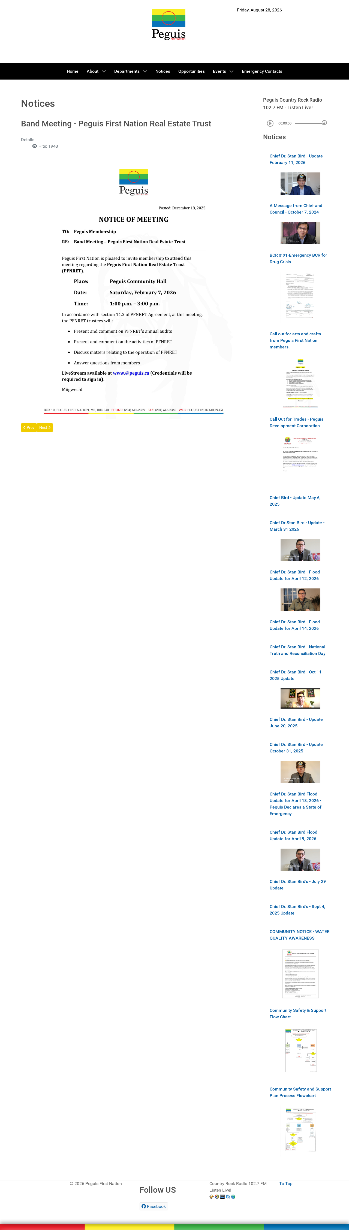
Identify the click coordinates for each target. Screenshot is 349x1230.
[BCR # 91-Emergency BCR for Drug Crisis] (300, 296)
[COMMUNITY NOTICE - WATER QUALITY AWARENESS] (300, 973)
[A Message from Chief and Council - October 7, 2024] (300, 232)
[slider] (324, 122)
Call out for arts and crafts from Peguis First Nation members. (295, 340)
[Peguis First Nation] (169, 24)
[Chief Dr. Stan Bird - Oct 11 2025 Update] (300, 698)
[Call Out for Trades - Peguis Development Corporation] (300, 460)
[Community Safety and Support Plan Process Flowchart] (300, 1130)
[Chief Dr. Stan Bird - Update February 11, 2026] (300, 183)
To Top (286, 1183)
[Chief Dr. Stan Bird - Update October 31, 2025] (300, 771)
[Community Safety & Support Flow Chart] (300, 1052)
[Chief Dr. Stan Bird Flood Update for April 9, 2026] (300, 859)
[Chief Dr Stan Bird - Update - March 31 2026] (300, 549)
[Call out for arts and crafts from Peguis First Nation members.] (300, 382)
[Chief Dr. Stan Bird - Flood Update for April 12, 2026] (300, 599)
